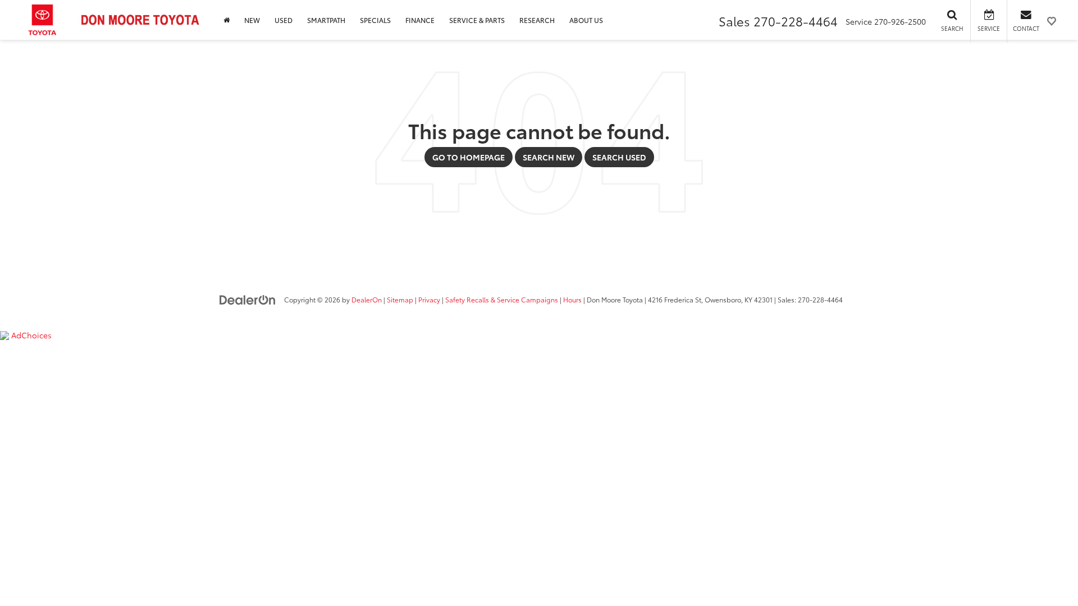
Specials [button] (375, 20)
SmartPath (326, 20)
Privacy (429, 299)
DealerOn (366, 299)
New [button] (252, 20)
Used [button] (284, 20)
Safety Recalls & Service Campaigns (501, 299)
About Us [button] (586, 20)
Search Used (619, 157)
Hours (572, 299)
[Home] (226, 20)
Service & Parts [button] (477, 20)
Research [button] (537, 20)
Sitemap (400, 299)
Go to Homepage (468, 157)
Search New (548, 157)
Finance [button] (420, 20)
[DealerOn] (247, 299)
